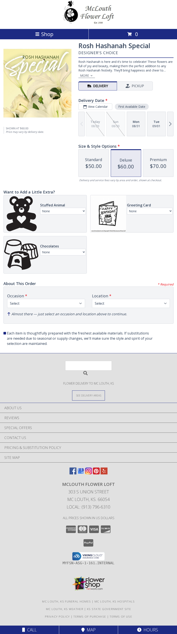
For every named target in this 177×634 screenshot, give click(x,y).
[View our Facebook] (73, 473)
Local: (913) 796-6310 (88, 507)
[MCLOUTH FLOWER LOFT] (88, 23)
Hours (149, 630)
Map (90, 630)
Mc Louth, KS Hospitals (115, 601)
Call (31, 630)
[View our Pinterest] (96, 473)
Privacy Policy (57, 616)
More (84, 75)
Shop (47, 34)
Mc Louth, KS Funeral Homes (66, 601)
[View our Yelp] (104, 473)
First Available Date (131, 107)
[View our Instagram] (88, 473)
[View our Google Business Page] (80, 473)
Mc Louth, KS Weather (64, 609)
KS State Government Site (109, 609)
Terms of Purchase (89, 616)
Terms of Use (121, 616)
